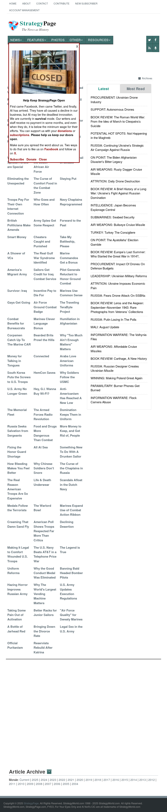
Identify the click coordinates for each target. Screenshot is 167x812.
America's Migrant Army (17, 271)
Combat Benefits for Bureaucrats (16, 323)
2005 (66, 784)
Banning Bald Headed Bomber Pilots (71, 573)
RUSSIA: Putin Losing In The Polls (113, 319)
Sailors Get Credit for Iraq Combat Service (45, 274)
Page (38, 26)
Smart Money (16, 237)
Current (24, 780)
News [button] (15, 40)
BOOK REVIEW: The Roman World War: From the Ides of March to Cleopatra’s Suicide (118, 121)
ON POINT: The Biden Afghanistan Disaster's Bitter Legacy (114, 159)
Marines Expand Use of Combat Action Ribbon (71, 510)
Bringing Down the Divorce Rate (44, 631)
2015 (124, 780)
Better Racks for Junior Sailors (45, 612)
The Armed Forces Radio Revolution (43, 414)
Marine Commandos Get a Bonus (69, 258)
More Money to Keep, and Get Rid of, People (70, 431)
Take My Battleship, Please (67, 241)
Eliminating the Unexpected (18, 180)
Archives (147, 78)
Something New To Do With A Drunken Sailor (71, 452)
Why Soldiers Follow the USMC (69, 377)
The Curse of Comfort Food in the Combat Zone (45, 185)
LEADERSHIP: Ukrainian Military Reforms (119, 276)
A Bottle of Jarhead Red (16, 628)
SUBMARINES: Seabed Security (113, 217)
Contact (42, 3)
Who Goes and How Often (44, 201)
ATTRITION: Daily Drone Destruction (115, 181)
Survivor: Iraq (17, 290)
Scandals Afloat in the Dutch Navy (71, 484)
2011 (12, 784)
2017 (106, 780)
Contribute (61, 3)
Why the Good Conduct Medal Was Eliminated (45, 573)
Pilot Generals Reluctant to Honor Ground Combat (70, 276)
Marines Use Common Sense (71, 292)
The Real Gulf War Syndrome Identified (44, 258)
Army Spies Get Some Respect (45, 222)
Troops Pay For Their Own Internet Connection (18, 206)
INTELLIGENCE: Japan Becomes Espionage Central (113, 207)
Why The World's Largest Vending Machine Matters (45, 593)
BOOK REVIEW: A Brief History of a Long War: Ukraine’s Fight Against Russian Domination (118, 193)
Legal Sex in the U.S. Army (71, 628)
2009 (30, 784)
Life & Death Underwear (42, 482)
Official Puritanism (15, 645)
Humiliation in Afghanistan (70, 321)
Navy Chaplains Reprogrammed (71, 201)
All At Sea (41, 447)
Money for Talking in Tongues (14, 360)
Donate (31, 159)
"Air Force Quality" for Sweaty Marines (71, 615)
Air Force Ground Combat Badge (45, 307)
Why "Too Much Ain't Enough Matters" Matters (71, 342)
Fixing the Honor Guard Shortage (16, 452)
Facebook (51, 149)
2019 (89, 780)
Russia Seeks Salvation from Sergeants (17, 431)
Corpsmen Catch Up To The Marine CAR (19, 340)
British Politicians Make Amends (19, 225)
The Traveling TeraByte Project (69, 307)
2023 (53, 780)
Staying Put (68, 178)
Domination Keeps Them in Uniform (70, 414)
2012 (151, 780)
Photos (58, 40)
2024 (44, 780)
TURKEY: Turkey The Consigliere (113, 232)
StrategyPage (31, 803)
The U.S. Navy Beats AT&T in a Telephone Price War (45, 554)
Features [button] (35, 40)
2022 (62, 780)
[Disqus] (83, 710)
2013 (142, 780)
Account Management (24, 10)
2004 (75, 784)
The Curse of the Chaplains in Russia (71, 468)
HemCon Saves (44, 372)
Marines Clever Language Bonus (44, 323)
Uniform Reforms (13, 570)
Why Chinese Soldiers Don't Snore (44, 468)
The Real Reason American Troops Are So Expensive (17, 489)
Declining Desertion (67, 524)
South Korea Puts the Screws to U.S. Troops (19, 377)
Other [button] (75, 40)
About (26, 3)
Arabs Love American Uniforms (68, 360)
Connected (41, 356)
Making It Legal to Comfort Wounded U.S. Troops (18, 554)
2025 (35, 780)
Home (12, 3)
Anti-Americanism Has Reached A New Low (71, 396)
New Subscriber (86, 3)
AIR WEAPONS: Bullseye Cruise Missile (118, 224)
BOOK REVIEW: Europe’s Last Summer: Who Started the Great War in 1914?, (118, 254)
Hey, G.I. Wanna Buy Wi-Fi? (45, 391)
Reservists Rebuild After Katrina (43, 647)
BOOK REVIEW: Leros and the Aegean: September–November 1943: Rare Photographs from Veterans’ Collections (117, 307)
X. (15, 153)
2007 (48, 784)
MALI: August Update (105, 327)
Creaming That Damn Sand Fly (18, 524)
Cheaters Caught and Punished (42, 241)
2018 (97, 780)
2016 (115, 780)
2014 (133, 780)
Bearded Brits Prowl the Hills (44, 337)
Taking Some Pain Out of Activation (16, 615)
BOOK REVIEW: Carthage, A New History (119, 358)
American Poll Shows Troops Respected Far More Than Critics (44, 531)
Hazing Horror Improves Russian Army (17, 589)
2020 (80, 780)
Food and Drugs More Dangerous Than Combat (45, 433)
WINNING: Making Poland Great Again (116, 378)
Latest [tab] (103, 88)
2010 (21, 784)
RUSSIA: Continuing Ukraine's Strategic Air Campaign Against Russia (117, 147)
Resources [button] (98, 40)
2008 (39, 784)
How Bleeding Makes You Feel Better (18, 468)
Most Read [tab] (136, 88)
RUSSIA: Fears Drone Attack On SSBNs (118, 295)
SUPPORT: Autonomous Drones (112, 109)
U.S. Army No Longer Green (17, 391)
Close (43, 159)
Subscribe (17, 159)
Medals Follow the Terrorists (17, 507)
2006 (57, 784)
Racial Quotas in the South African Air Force (45, 164)
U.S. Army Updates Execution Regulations (68, 591)
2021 (71, 780)
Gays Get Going (18, 302)
